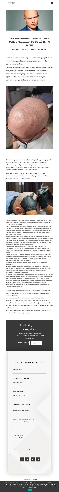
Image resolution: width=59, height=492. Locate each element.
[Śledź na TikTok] (38, 459)
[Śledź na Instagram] (27, 459)
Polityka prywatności (27, 479)
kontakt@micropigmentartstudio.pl (21, 404)
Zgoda (29, 489)
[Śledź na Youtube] (33, 459)
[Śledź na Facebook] (22, 459)
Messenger (23, 343)
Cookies (35, 479)
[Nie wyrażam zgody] (57, 486)
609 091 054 (20, 391)
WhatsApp (36, 343)
